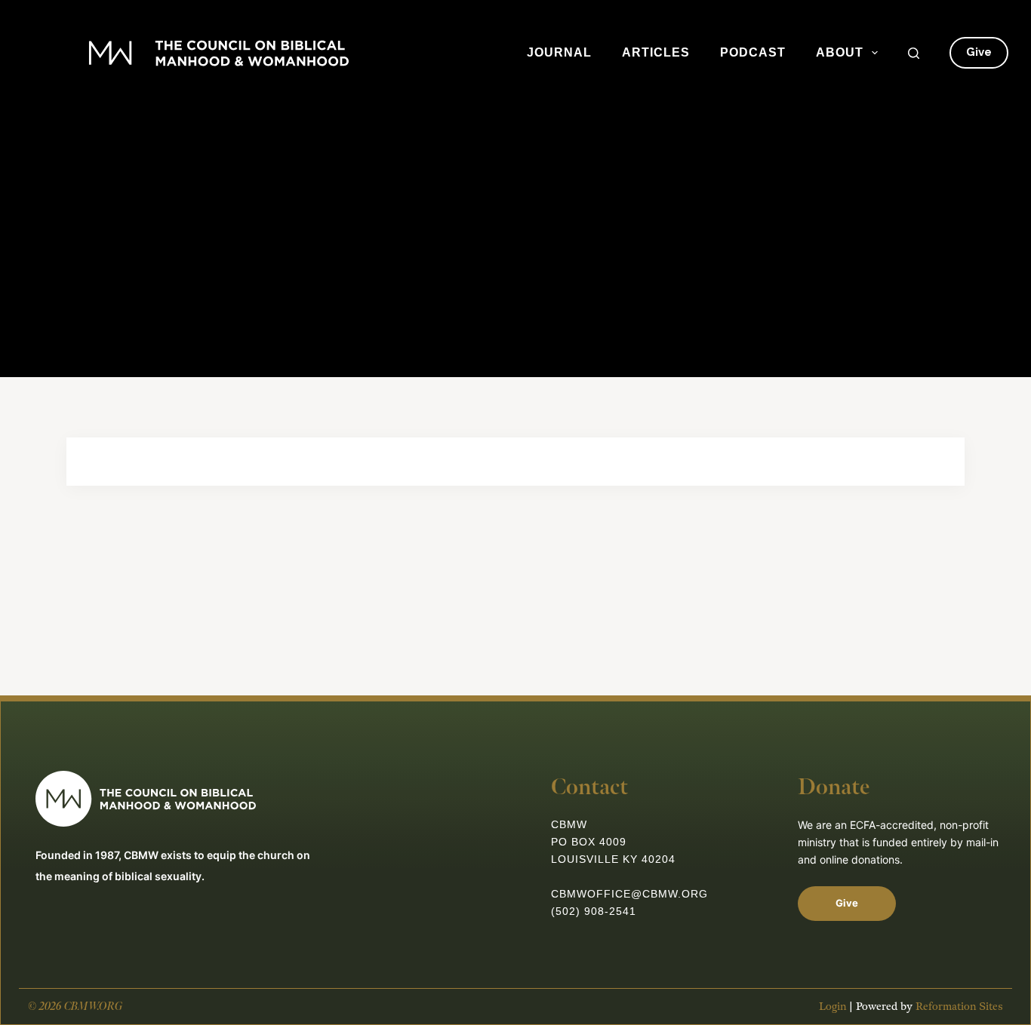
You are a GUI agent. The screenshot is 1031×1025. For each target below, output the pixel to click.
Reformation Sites (959, 1006)
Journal (559, 52)
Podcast (753, 52)
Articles (656, 52)
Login (832, 1006)
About (839, 52)
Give (979, 52)
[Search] (913, 53)
